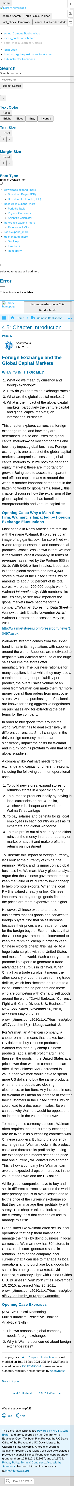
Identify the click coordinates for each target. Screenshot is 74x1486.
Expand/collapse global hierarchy (6, 318)
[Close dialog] (2, 286)
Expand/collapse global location (70, 316)
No (23, 1415)
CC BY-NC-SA (32, 1366)
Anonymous (58, 1370)
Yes (9, 1415)
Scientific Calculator (20, 217)
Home (20, 318)
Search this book (10, 73)
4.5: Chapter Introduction (38, 1357)
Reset (6, 112)
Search (7, 1481)
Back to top (9, 1381)
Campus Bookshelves (50, 318)
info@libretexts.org (17, 1470)
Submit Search (12, 85)
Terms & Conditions (33, 1462)
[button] (14, 246)
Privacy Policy (10, 1462)
